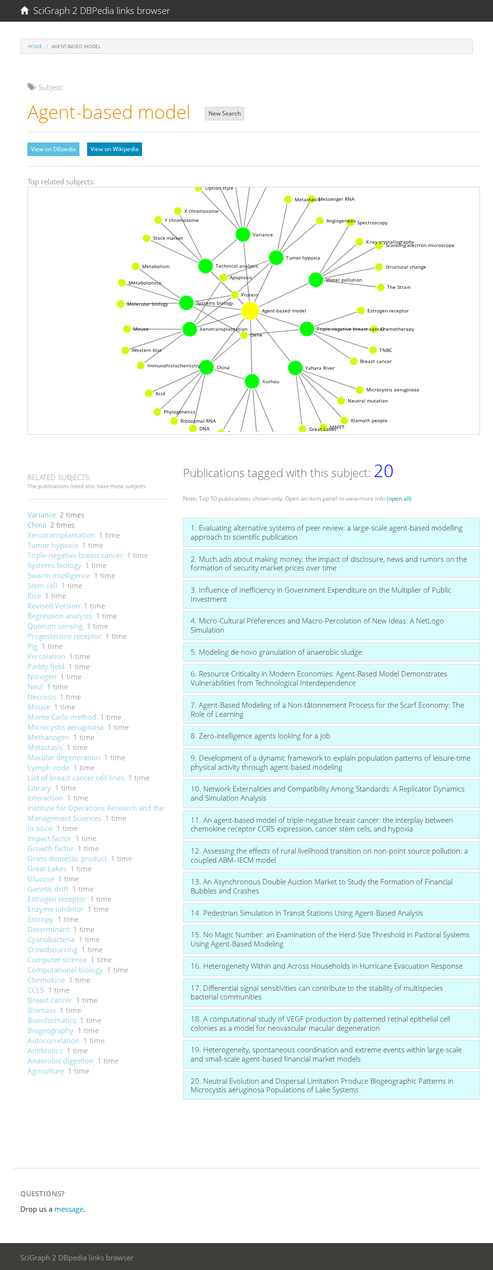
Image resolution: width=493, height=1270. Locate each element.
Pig (32, 646)
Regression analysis (59, 616)
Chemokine (46, 980)
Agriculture (45, 1071)
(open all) (399, 498)
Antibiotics (45, 1050)
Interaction (45, 798)
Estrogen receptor (56, 899)
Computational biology (65, 969)
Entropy (40, 919)
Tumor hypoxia (52, 545)
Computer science (57, 959)
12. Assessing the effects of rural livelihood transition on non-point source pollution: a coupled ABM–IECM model (329, 855)
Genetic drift (47, 889)
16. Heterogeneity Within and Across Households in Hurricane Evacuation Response (327, 966)
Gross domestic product (67, 858)
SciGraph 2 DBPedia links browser (99, 10)
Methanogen (48, 737)
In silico (39, 828)
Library (39, 787)
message (68, 1209)
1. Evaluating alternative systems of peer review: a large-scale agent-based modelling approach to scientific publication (327, 532)
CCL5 (35, 990)
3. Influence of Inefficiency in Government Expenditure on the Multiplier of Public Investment (321, 594)
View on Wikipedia (115, 149)
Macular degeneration (63, 757)
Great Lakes (46, 868)
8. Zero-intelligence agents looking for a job (260, 735)
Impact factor (49, 838)
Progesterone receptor (64, 636)
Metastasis (45, 747)
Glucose (40, 878)
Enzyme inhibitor (55, 909)
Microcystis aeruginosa (65, 727)
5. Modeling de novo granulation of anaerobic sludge (276, 652)
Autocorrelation (53, 1040)
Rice (34, 595)
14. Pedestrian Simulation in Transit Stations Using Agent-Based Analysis (307, 913)
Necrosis (41, 696)
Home (35, 46)
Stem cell (42, 585)
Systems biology (54, 565)
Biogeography (50, 1030)
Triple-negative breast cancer (75, 555)
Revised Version (53, 605)
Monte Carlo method (61, 717)
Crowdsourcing (52, 949)
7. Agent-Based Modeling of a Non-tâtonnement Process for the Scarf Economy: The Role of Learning (327, 709)
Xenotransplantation (61, 535)
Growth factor (50, 848)
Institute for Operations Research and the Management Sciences (95, 813)
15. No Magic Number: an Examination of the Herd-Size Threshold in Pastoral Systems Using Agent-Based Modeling (330, 939)
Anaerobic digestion (60, 1060)
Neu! (35, 686)
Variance (41, 514)
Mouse (38, 707)
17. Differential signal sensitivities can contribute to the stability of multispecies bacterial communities (317, 992)
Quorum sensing (55, 626)
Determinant (48, 929)
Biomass (41, 1010)
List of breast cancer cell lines (75, 777)
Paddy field (46, 666)
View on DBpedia (53, 149)
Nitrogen (41, 676)
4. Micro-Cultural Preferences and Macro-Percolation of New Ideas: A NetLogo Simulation (317, 625)
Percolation (46, 656)
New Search (224, 113)
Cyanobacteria (51, 939)
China (36, 525)
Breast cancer (49, 1000)
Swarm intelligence (58, 575)
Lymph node (48, 767)
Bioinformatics (51, 1020)
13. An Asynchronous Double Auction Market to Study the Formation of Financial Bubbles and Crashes (322, 886)
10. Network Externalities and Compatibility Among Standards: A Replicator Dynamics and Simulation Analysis (328, 793)
